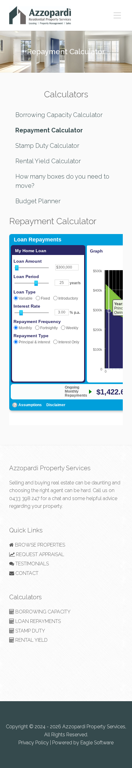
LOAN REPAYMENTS (37, 621)
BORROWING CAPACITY (42, 612)
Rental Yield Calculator (48, 161)
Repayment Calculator (49, 130)
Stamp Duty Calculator (47, 145)
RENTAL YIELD (31, 640)
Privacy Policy (33, 743)
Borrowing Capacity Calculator (59, 115)
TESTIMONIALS (31, 564)
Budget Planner (37, 201)
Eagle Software (97, 743)
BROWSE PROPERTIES (39, 545)
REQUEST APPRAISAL (39, 554)
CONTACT (26, 573)
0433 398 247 (24, 498)
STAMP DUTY (29, 631)
